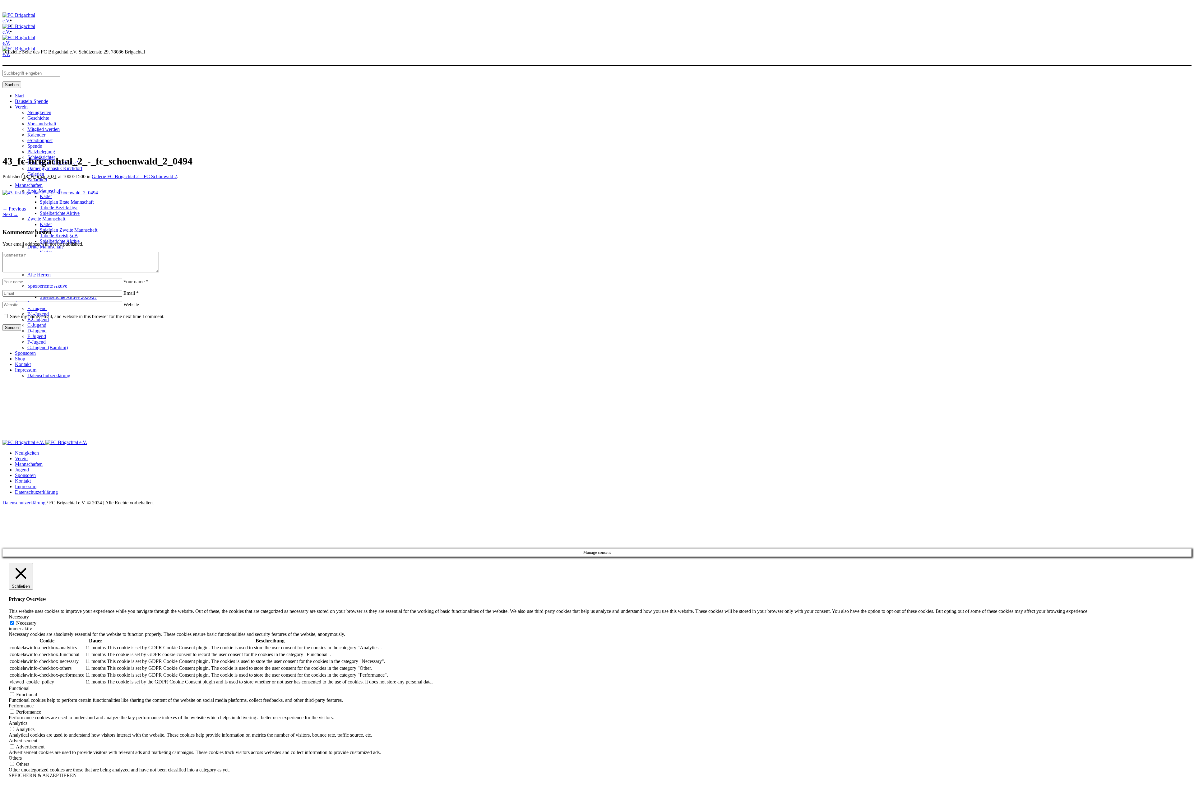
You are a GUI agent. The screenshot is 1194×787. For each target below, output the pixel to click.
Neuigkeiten (27, 453)
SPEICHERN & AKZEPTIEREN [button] (43, 775)
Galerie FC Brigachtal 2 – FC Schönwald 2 (134, 176)
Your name (135, 281)
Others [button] (15, 758)
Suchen (12, 84)
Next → (10, 214)
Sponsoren (25, 475)
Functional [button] (19, 688)
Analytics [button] (18, 723)
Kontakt (23, 481)
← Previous (14, 208)
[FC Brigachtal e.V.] (44, 442)
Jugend (22, 469)
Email (131, 293)
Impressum (25, 486)
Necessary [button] (19, 616)
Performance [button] (21, 705)
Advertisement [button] (23, 740)
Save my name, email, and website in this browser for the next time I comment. (87, 316)
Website (131, 304)
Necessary (26, 623)
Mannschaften (29, 464)
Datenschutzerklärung (36, 492)
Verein (21, 458)
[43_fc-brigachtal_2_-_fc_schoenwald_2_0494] (50, 192)
